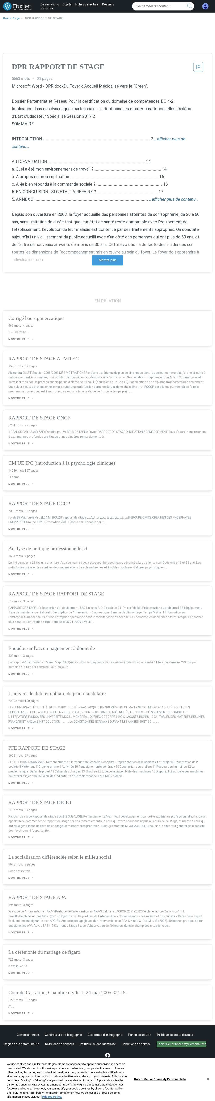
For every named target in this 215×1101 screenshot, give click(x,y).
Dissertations (50, 4)
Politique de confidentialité (98, 1044)
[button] (198, 68)
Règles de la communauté (21, 1044)
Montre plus (108, 260)
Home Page (11, 18)
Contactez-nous (28, 1034)
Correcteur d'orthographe (105, 1034)
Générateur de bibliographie (63, 1034)
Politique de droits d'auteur (175, 1034)
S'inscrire (47, 8)
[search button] (190, 6)
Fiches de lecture (86, 4)
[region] (107, 1079)
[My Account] (205, 6)
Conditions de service (136, 1044)
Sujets (67, 4)
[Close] (208, 1079)
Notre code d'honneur (59, 1044)
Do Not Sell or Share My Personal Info (160, 1079)
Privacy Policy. (52, 1096)
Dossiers (108, 4)
